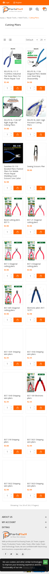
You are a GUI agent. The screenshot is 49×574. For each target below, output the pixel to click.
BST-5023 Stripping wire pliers (35, 484)
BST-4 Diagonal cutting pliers (34, 265)
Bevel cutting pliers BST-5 (12, 221)
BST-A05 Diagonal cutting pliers (12, 309)
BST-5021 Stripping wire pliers (35, 440)
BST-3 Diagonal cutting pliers (10, 265)
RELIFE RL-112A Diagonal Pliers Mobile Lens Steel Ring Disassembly (36, 75)
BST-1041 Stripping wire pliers (12, 353)
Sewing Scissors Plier (36, 166)
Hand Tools (22, 18)
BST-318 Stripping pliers (11, 440)
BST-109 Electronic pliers (35, 396)
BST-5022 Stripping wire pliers (12, 484)
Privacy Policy (29, 567)
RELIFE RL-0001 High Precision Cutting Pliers (36, 122)
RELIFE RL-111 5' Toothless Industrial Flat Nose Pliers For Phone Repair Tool (12, 75)
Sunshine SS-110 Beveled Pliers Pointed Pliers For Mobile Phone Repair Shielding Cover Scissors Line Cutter (13, 172)
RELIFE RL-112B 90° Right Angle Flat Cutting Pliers (12, 122)
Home (2, 18)
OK (45, 562)
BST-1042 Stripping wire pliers (35, 353)
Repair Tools (11, 18)
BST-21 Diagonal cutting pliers (34, 221)
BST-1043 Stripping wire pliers (12, 396)
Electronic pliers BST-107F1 (36, 309)
